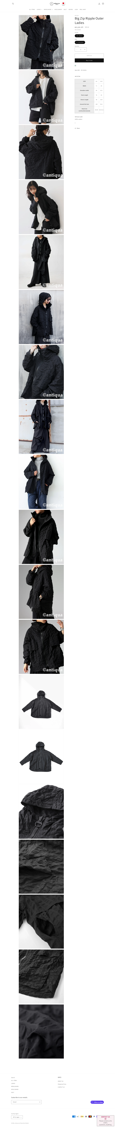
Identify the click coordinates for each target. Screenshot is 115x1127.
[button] (13, 4)
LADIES (13, 1083)
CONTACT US (61, 1087)
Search (13, 1077)
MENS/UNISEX (15, 1086)
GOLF (12, 1092)
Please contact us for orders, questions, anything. (105, 1121)
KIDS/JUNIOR (14, 1089)
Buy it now (89, 60)
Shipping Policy (62, 1084)
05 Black (80, 36)
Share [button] (78, 128)
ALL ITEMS (14, 1080)
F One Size (81, 43)
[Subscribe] (39, 1102)
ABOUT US (60, 1081)
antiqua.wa (17, 1123)
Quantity (77, 46)
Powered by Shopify (24, 1123)
